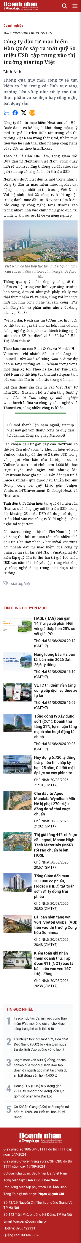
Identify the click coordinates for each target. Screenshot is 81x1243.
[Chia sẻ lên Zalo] (6, 113)
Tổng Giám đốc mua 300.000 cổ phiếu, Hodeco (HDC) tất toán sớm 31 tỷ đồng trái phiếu (54, 886)
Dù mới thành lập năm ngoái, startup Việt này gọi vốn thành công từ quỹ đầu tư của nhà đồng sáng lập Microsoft (40, 430)
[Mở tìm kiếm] (64, 6)
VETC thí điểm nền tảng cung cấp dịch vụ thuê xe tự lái (55, 690)
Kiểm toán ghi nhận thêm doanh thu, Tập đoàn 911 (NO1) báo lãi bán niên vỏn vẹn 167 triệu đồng (54, 963)
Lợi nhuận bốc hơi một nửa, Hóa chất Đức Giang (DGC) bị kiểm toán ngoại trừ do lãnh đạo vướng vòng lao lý (41, 1044)
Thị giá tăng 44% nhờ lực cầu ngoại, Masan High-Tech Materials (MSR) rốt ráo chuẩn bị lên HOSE (55, 845)
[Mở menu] (75, 6)
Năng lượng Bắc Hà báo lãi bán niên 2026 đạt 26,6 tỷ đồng (54, 659)
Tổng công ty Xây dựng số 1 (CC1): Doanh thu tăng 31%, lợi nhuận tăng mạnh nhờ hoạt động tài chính (55, 726)
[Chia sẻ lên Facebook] (15, 113)
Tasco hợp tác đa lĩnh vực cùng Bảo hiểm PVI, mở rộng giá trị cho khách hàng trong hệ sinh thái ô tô (40, 1023)
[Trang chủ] (40, 1138)
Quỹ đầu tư (13, 161)
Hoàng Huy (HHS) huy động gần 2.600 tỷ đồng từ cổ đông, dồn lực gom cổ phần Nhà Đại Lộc (39, 1091)
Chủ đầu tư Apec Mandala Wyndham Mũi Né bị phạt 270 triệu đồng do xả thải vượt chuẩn (54, 803)
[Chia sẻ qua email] (32, 113)
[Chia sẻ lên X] (24, 113)
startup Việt (20, 583)
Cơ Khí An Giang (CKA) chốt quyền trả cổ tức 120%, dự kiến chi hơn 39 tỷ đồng (41, 1112)
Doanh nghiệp (13, 26)
